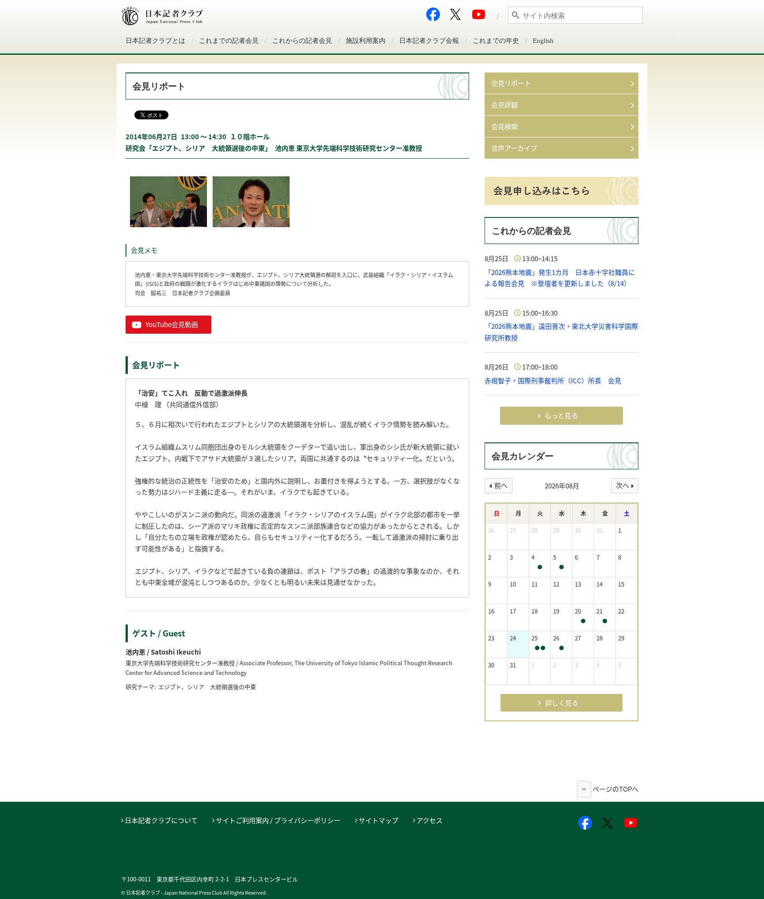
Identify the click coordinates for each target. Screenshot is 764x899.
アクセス (429, 820)
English (543, 40)
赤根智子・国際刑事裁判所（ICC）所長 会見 (553, 380)
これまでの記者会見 (229, 40)
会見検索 (504, 126)
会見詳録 (504, 105)
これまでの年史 (496, 40)
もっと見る (561, 415)
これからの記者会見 (302, 40)
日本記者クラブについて (161, 820)
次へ (622, 485)
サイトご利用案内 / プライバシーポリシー (278, 820)
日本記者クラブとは (155, 40)
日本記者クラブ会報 (429, 40)
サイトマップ (378, 820)
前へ (501, 485)
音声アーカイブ (514, 148)
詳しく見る (561, 703)
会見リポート (511, 83)
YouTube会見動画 (171, 324)
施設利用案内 (366, 40)
